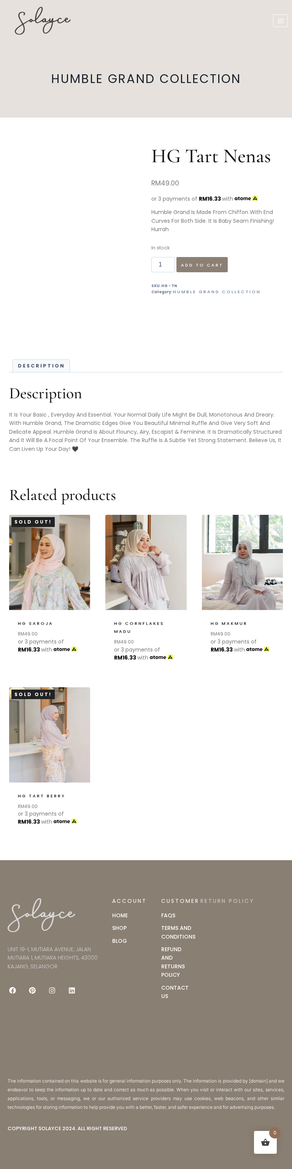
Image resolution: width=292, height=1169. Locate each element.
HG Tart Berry (41, 796)
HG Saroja (35, 623)
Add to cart (202, 265)
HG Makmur (229, 623)
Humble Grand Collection (146, 78)
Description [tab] (41, 366)
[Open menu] (280, 20)
